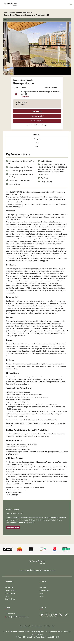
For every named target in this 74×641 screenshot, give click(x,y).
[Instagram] (51, 615)
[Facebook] (42, 615)
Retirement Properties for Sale (21, 13)
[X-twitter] (47, 615)
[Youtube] (56, 615)
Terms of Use (24, 626)
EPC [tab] (37, 147)
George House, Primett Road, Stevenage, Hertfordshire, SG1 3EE (26, 15)
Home (6, 13)
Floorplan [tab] (37, 139)
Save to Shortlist (51, 88)
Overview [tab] (36, 135)
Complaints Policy (49, 626)
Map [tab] (36, 143)
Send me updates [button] (37, 116)
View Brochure (37, 111)
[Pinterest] (61, 615)
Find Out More (13, 527)
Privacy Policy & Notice (35, 626)
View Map (25, 97)
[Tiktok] (66, 615)
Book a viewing (37, 121)
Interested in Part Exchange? (37, 125)
